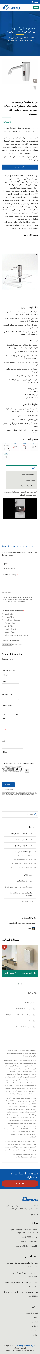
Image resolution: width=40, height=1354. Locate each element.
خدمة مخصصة (27, 901)
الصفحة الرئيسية (32, 1313)
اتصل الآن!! (20, 1183)
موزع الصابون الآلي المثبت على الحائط (23, 867)
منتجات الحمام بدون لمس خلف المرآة (19, 887)
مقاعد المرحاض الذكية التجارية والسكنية (21, 894)
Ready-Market (11, 1350)
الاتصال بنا (19, 1157)
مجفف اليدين (32, 1157)
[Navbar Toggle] (36, 7)
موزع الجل (9, 1014)
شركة (36, 1317)
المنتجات (35, 1322)
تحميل (29, 928)
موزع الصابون (15, 1154)
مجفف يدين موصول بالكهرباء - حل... (25, 1272)
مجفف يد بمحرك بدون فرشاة (22, 833)
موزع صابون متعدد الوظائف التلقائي (24, 859)
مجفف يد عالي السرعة (24, 839)
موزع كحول (32, 1020)
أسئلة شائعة (34, 1331)
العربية (36, 2)
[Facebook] (37, 1215)
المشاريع (35, 1326)
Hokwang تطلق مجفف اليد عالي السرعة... (22, 1263)
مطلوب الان (19, 167)
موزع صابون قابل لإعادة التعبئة (26, 1014)
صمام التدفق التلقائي (25, 881)
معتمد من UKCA (30, 1002)
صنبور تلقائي (28, 875)
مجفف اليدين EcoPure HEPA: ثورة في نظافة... (20, 1282)
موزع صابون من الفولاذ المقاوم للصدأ (24, 1008)
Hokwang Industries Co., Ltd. (25, 1346)
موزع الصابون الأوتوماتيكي (15, 38)
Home (32, 38)
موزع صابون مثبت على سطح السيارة (20, 40)
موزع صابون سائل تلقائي (24, 855)
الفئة (26, 38)
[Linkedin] (32, 1215)
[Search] (35, 814)
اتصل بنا (35, 1335)
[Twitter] (35, 1215)
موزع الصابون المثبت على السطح (25, 1026)
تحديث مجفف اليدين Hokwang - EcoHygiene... (20, 1292)
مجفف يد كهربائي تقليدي (24, 845)
